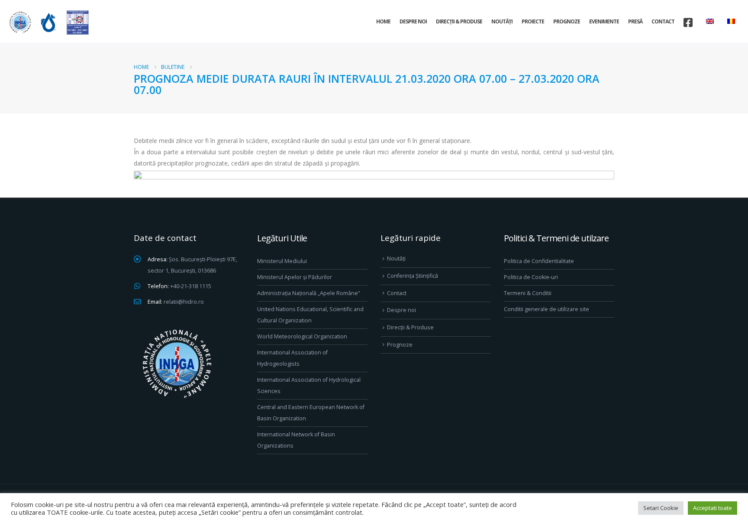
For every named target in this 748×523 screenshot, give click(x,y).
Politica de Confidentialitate (539, 261)
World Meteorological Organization (302, 336)
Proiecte (533, 21)
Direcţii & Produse (459, 21)
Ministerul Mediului (282, 261)
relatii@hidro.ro (184, 301)
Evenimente (604, 21)
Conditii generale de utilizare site (546, 309)
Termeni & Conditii (527, 293)
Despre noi (413, 21)
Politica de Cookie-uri (531, 277)
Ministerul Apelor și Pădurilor (294, 277)
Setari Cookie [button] (660, 508)
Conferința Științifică (412, 275)
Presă (635, 21)
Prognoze (566, 21)
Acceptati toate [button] (712, 508)
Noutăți (502, 21)
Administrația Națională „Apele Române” (308, 293)
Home (383, 21)
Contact (662, 21)
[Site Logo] (47, 22)
